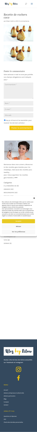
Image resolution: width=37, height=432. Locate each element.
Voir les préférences (18, 232)
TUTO (5, 240)
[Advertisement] (18, 260)
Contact (6, 405)
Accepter (18, 221)
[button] (34, 198)
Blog (5, 399)
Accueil (6, 390)
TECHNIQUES (8, 236)
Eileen (8, 21)
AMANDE (7, 189)
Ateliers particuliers (9, 396)
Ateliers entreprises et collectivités (14, 393)
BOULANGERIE (9, 192)
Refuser (18, 226)
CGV (5, 419)
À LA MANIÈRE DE (10, 186)
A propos (6, 402)
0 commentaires (24, 21)
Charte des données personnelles (13, 422)
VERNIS (6, 243)
